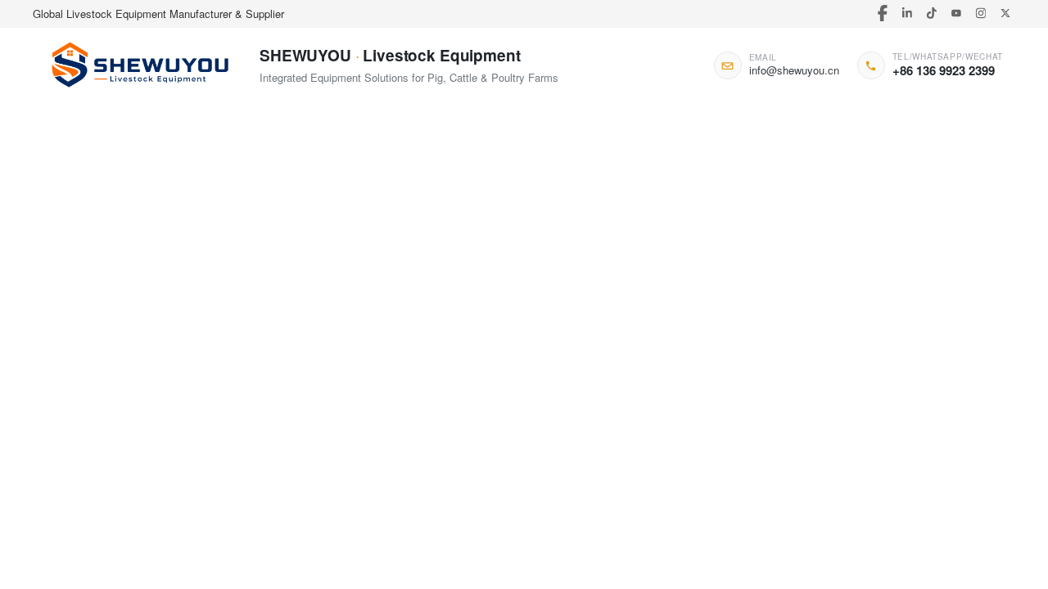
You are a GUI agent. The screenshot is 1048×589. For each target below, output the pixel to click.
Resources (619, 124)
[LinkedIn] (907, 13)
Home (79, 124)
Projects (507, 124)
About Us (828, 124)
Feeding (403, 175)
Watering (456, 175)
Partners (400, 124)
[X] (1005, 13)
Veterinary (516, 175)
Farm (357, 175)
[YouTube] (956, 13)
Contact (935, 124)
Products (181, 124)
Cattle (233, 175)
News (726, 124)
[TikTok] (931, 13)
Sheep (277, 175)
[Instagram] (980, 13)
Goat (318, 175)
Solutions (291, 124)
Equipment (640, 175)
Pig (148, 175)
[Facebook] (882, 13)
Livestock (577, 175)
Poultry (188, 175)
